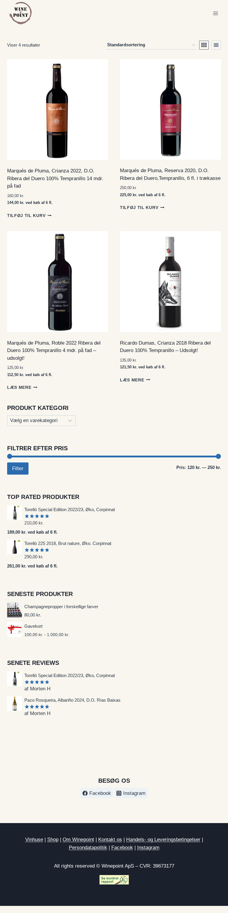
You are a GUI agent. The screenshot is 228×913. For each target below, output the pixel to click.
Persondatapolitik (88, 847)
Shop (52, 839)
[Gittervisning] (204, 45)
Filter (17, 468)
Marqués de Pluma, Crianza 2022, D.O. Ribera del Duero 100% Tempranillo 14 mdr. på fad (55, 178)
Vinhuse (34, 839)
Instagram (148, 847)
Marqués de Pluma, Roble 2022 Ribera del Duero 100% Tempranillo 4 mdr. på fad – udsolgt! (54, 350)
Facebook (122, 847)
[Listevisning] (216, 45)
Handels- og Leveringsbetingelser (163, 839)
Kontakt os (110, 839)
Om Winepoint (78, 839)
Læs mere (19, 387)
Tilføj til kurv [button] (26, 215)
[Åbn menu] (215, 13)
